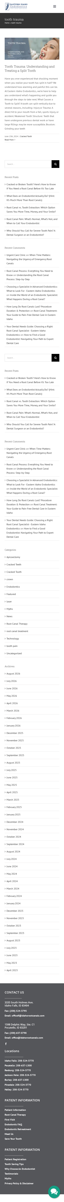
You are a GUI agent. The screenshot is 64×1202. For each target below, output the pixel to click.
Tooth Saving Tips (14, 1164)
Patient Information (15, 1109)
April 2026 (12, 703)
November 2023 (15, 918)
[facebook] (6, 1044)
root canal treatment (17, 631)
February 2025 (14, 807)
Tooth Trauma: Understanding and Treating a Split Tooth (30, 68)
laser (9, 601)
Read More (9, 139)
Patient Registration (15, 1159)
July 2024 (12, 858)
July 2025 (12, 770)
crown (10, 579)
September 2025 (15, 755)
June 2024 (12, 866)
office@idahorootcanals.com (27, 1037)
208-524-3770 (26, 1060)
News (9, 616)
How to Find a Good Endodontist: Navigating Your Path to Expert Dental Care (30, 339)
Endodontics (13, 586)
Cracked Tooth (26, 136)
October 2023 (14, 925)
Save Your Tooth (13, 1138)
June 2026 (12, 688)
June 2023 (12, 955)
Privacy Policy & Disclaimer (19, 1183)
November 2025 (15, 740)
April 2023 (12, 970)
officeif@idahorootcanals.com (28, 1015)
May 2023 (12, 962)
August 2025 (13, 762)
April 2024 (12, 881)
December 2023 (15, 910)
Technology (13, 638)
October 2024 (14, 836)
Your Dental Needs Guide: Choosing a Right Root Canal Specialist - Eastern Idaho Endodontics (30, 330)
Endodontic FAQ (13, 1124)
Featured (11, 594)
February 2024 (14, 895)
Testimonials (11, 1173)
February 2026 (14, 718)
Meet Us (9, 1133)
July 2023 (12, 947)
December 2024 (15, 821)
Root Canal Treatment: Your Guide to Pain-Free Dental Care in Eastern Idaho (32, 315)
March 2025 (13, 799)
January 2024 (14, 903)
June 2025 (12, 777)
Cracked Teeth (14, 564)
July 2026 (12, 680)
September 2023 (15, 933)
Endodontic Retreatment (18, 1129)
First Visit (10, 1119)
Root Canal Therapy (17, 623)
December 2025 (15, 733)
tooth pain (12, 645)
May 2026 (12, 695)
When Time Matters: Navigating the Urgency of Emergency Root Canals (29, 259)
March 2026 (13, 710)
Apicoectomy (13, 557)
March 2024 (13, 888)
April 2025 (12, 792)
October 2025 (14, 747)
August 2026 (13, 673)
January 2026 (14, 725)
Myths (10, 608)
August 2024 (13, 851)
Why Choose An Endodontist (20, 1168)
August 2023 (13, 940)
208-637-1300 (24, 1065)
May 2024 (12, 873)
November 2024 (15, 829)
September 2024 (15, 844)
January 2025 (14, 814)
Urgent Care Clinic (16, 255)
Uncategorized (14, 653)
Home (7, 23)
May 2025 (12, 784)
